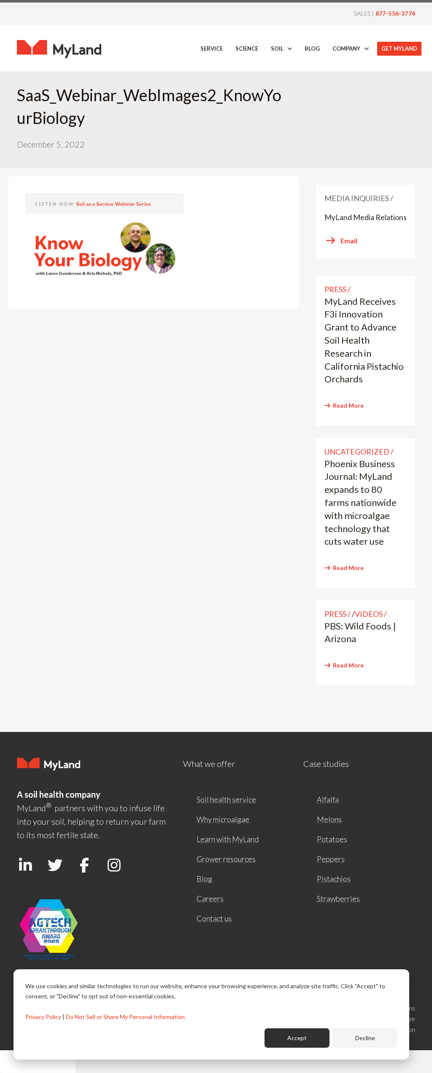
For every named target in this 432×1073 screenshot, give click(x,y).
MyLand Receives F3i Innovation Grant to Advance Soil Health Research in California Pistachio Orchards (364, 340)
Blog (204, 878)
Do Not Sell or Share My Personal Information (125, 1016)
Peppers (331, 858)
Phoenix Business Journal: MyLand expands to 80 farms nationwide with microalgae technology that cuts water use (360, 502)
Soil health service (226, 799)
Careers (210, 898)
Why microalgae (223, 819)
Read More (348, 405)
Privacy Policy (43, 1016)
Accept (297, 1037)
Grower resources (226, 858)
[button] (25, 865)
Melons (329, 819)
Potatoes (332, 839)
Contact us (214, 918)
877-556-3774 (395, 13)
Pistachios (334, 878)
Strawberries (338, 898)
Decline (365, 1037)
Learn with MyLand (228, 839)
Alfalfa (328, 799)
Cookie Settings (37, 1062)
